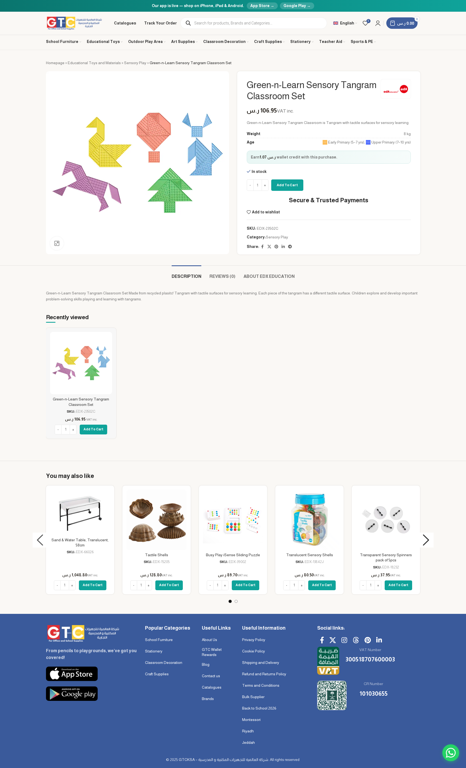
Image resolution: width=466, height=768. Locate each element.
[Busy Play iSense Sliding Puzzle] (233, 520)
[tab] (186, 273)
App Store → (262, 6)
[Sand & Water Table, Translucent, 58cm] (80, 512)
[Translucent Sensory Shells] (309, 520)
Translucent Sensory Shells (309, 555)
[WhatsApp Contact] (450, 752)
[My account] (377, 23)
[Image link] (82, 633)
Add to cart (287, 185)
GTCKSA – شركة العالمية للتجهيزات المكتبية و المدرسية (223, 759)
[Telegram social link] (290, 246)
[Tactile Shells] (156, 520)
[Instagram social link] (344, 640)
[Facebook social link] (262, 246)
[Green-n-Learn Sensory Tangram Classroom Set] (81, 363)
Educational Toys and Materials (94, 63)
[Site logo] (74, 23)
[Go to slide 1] (230, 601)
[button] (40, 540)
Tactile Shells (156, 555)
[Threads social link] (356, 640)
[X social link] (269, 246)
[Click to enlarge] (57, 243)
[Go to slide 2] (236, 601)
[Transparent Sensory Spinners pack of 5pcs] (386, 520)
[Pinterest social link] (276, 246)
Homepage (55, 63)
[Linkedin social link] (283, 246)
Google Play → (297, 6)
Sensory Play (135, 63)
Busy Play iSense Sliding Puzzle (233, 555)
